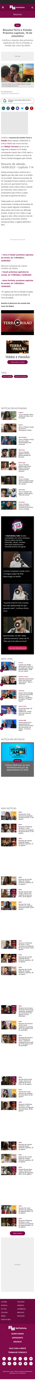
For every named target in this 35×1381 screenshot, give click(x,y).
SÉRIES (3, 1316)
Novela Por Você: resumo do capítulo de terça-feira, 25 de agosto (26, 1094)
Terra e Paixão (7, 376)
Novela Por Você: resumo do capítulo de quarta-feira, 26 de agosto (26, 906)
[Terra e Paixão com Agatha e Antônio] (8, 466)
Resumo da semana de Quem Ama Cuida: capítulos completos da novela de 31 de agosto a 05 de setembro (26, 1012)
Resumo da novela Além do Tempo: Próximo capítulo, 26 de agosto (26, 971)
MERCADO (20, 1312)
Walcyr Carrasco (11, 146)
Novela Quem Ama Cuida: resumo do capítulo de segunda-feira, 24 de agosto (26, 1171)
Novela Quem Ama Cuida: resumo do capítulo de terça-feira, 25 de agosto (25, 1081)
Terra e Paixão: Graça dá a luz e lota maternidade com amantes (26, 441)
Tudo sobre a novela (17, 362)
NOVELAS (4, 1305)
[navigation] (2, 7)
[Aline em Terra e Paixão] (8, 415)
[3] (8, 694)
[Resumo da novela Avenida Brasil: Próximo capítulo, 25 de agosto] (8, 1146)
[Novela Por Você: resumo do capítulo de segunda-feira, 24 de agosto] (8, 1209)
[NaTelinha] (17, 7)
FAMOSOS (20, 1305)
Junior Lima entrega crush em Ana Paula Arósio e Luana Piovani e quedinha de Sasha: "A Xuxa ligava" (26, 697)
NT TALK (4, 1309)
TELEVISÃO (20, 1302)
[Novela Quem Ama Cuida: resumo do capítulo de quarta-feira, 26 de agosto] (8, 893)
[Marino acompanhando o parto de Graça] (8, 440)
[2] (8, 680)
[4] (8, 709)
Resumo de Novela (20, 376)
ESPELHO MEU (6, 1320)
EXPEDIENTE (17, 1337)
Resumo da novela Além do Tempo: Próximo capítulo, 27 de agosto (26, 881)
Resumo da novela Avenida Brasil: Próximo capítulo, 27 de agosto (26, 843)
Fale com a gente (17, 1348)
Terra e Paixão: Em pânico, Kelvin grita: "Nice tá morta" (26, 493)
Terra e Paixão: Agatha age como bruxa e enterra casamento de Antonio (25, 468)
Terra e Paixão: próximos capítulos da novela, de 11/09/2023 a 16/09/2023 (17, 257)
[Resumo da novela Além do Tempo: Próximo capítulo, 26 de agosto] (8, 970)
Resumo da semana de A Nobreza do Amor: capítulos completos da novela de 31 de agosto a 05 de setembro (26, 1041)
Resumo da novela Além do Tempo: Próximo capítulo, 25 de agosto (26, 1159)
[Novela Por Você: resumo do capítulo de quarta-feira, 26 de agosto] (8, 905)
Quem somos (17, 1333)
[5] (8, 724)
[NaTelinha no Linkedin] (15, 1363)
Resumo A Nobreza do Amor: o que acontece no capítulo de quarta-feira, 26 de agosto (26, 946)
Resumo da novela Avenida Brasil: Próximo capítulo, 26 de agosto (26, 959)
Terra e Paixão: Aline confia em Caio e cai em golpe (26, 416)
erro (31, 108)
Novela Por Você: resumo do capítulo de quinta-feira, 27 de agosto (26, 816)
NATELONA (21, 1316)
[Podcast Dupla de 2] (20, 1363)
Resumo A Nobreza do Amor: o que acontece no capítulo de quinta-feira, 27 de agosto (26, 830)
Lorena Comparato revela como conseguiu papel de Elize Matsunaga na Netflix (16, 574)
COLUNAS (4, 1312)
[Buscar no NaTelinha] (32, 7)
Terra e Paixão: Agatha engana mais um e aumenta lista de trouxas (26, 481)
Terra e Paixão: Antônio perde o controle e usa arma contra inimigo (26, 506)
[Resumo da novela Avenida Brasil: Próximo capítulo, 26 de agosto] (8, 958)
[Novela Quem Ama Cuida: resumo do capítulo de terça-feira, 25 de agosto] (8, 1080)
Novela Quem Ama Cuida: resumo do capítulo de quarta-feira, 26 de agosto (25, 894)
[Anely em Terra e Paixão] (8, 428)
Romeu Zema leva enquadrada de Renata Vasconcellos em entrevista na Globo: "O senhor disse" (26, 726)
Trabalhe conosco (17, 1352)
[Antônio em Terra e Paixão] (8, 505)
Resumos (17, 14)
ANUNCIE (17, 1341)
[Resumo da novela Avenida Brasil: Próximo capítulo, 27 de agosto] (8, 842)
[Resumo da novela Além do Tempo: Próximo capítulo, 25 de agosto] (8, 1158)
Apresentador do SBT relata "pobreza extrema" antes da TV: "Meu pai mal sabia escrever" (16, 638)
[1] (8, 666)
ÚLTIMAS (4, 1302)
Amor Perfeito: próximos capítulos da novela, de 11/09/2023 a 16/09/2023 (17, 283)
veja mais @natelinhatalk (17, 648)
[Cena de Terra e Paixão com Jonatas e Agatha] (8, 453)
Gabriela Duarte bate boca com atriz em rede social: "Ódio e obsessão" (26, 681)
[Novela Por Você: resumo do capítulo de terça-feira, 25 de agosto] (8, 1093)
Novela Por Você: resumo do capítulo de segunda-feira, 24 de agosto (26, 1210)
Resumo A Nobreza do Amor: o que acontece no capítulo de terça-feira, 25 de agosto (26, 1107)
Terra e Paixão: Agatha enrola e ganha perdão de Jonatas (25, 454)
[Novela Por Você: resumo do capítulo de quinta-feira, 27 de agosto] (8, 815)
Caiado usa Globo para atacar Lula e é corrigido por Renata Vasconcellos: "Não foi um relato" (26, 668)
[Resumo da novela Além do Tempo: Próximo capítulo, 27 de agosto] (8, 880)
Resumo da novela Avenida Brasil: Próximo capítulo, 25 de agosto (26, 1146)
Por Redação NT (6, 92)
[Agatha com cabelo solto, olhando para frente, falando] (8, 480)
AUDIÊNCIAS (21, 1309)
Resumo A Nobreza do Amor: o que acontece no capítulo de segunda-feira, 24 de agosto (26, 1224)
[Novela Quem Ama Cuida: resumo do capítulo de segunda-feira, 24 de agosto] (8, 1170)
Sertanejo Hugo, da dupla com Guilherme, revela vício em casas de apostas (25, 711)
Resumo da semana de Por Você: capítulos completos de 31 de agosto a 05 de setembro (26, 1027)
